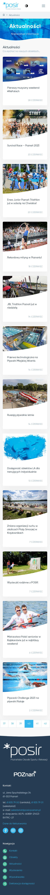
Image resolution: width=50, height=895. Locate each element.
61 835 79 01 (37, 802)
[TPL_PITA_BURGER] (43, 6)
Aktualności (15, 864)
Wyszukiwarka (16, 877)
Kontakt (13, 851)
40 (29, 724)
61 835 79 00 (13, 802)
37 (4, 724)
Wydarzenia (15, 870)
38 (12, 724)
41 (37, 724)
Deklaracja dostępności (22, 883)
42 (45, 724)
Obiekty (13, 857)
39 (20, 724)
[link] (26, 6)
